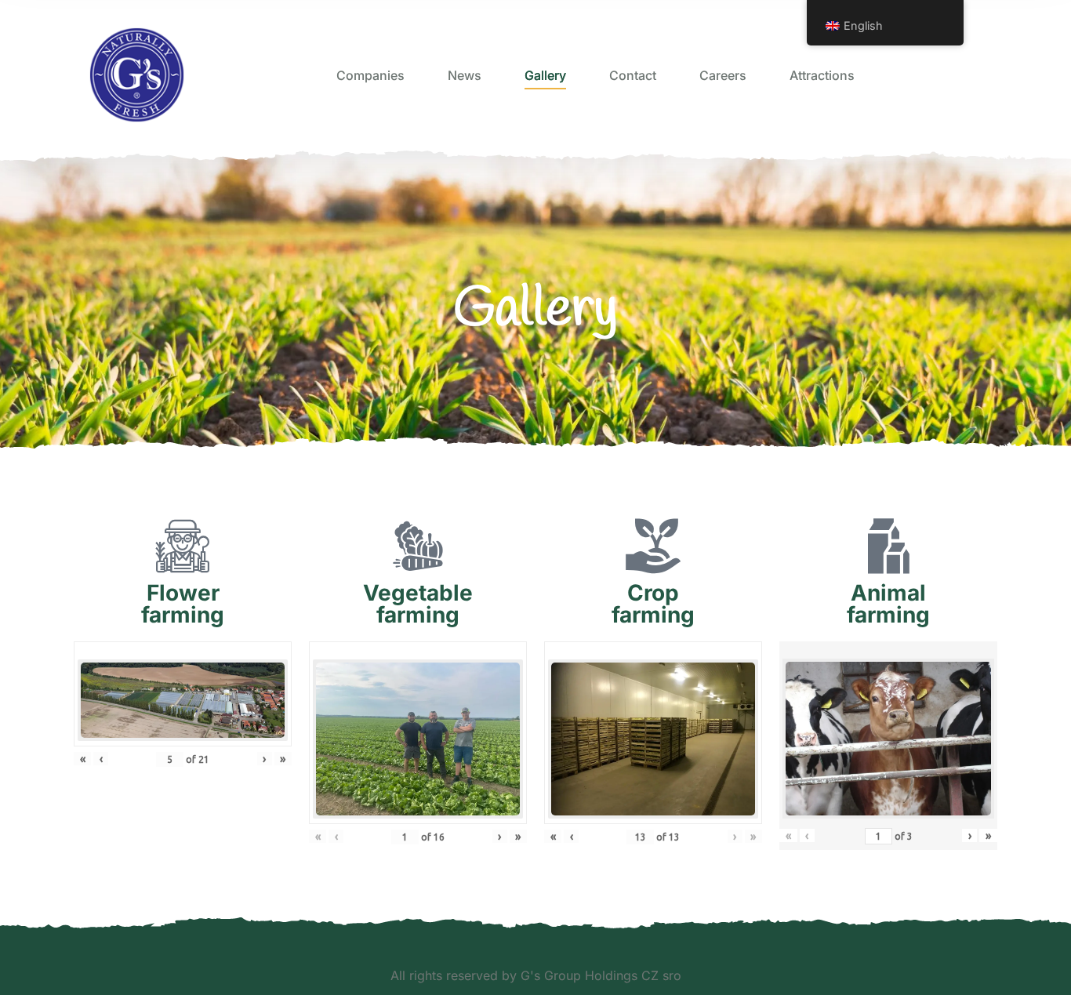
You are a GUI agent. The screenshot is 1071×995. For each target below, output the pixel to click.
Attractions (822, 75)
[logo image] (137, 75)
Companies (370, 75)
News (464, 75)
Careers (722, 75)
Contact (632, 75)
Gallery (545, 75)
